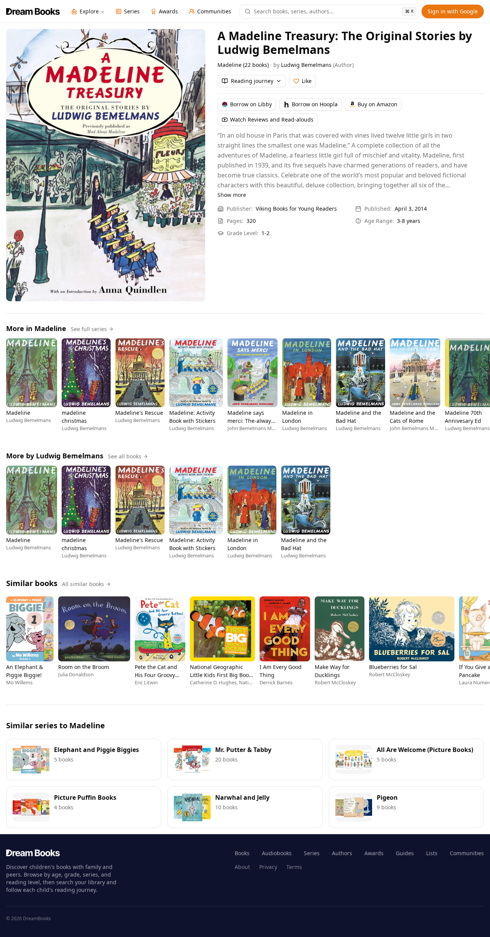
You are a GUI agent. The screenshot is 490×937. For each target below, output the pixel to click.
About (242, 866)
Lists (432, 853)
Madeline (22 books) (243, 64)
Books (242, 853)
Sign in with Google (453, 11)
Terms (294, 866)
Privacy (268, 866)
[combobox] (333, 11)
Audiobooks (277, 853)
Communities (467, 853)
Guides (405, 853)
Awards (374, 853)
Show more (231, 194)
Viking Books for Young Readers (296, 208)
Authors (342, 853)
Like (307, 80)
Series (312, 853)
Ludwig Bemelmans (306, 64)
